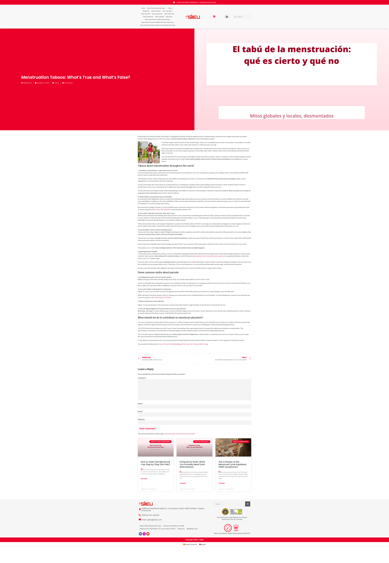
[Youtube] (148, 533)
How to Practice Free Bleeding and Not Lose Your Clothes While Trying (183, 344)
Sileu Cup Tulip (169, 14)
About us (181, 529)
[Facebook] (140, 533)
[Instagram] (144, 533)
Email (140, 411)
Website (141, 419)
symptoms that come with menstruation (209, 256)
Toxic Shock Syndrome (164, 209)
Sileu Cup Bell (159, 17)
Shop (170, 8)
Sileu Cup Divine (148, 17)
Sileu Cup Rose (156, 11)
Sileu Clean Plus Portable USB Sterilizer (157, 19)
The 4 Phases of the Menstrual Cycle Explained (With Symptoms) (232, 464)
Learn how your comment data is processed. (180, 434)
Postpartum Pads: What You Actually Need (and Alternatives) (192, 464)
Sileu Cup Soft (145, 14)
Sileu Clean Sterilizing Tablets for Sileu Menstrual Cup (157, 25)
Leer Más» (144, 479)
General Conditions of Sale (173, 526)
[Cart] (214, 16)
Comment (142, 378)
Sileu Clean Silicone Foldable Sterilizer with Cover (157, 22)
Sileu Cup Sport (167, 11)
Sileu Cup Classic (157, 14)
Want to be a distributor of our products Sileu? (158, 529)
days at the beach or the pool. (161, 297)
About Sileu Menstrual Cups (156, 8)
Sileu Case (169, 17)
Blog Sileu (146, 11)
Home (143, 8)
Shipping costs (192, 529)
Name (140, 404)
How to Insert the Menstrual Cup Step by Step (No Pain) (155, 463)
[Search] (247, 503)
